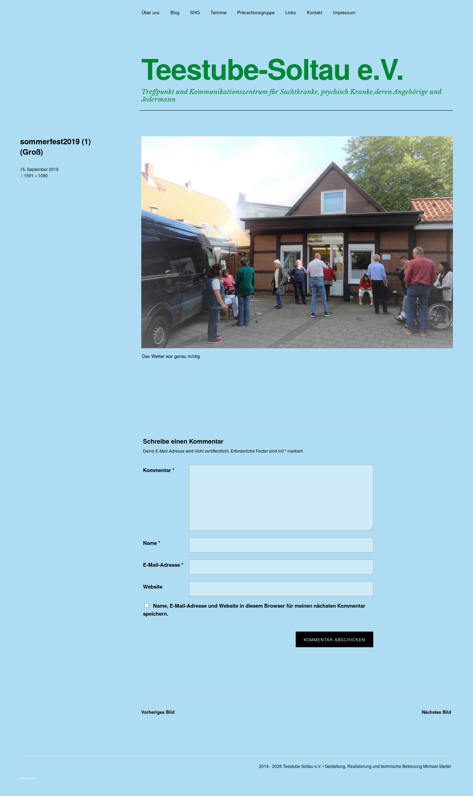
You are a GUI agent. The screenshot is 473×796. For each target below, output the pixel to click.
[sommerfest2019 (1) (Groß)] (297, 346)
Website (152, 586)
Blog (174, 12)
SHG (195, 12)
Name (151, 543)
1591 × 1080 (36, 175)
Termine (218, 12)
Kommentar (159, 470)
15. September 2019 (39, 169)
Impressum (344, 12)
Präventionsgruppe (256, 12)
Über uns (151, 12)
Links (290, 12)
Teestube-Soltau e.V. (272, 68)
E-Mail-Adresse (163, 564)
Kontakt (314, 12)
